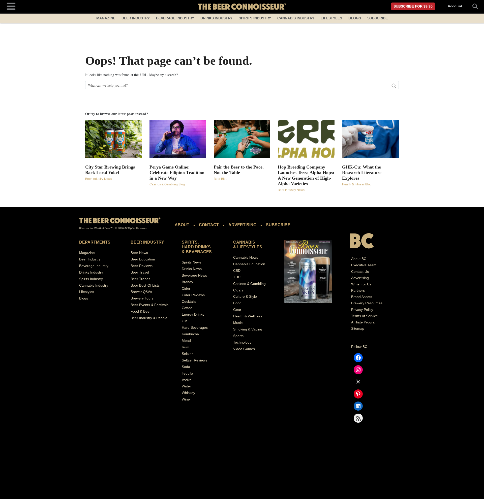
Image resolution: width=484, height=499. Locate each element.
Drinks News (192, 269)
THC (236, 277)
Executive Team (363, 265)
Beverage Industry (175, 18)
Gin (184, 321)
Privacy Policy (362, 310)
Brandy (187, 282)
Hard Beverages (195, 327)
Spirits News (191, 262)
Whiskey (188, 393)
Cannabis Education (249, 264)
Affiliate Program (364, 322)
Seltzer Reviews (194, 360)
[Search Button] (472, 6)
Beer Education (143, 259)
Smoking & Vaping (247, 329)
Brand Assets (361, 297)
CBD (236, 271)
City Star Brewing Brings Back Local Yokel (110, 169)
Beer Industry (136, 18)
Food (237, 303)
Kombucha (190, 334)
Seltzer (187, 354)
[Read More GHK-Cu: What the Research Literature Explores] (370, 139)
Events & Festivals (153, 305)
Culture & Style (245, 296)
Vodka (187, 380)
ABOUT (182, 225)
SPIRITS (190, 242)
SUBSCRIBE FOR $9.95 (413, 6)
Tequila (187, 373)
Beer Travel (140, 272)
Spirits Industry (255, 18)
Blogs (354, 18)
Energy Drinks (193, 314)
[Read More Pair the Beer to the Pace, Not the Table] (242, 139)
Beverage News (194, 275)
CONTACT (209, 225)
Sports (238, 336)
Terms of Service (364, 316)
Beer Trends (140, 279)
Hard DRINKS (196, 247)
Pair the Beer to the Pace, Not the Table (239, 169)
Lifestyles (331, 18)
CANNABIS (244, 242)
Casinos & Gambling (249, 284)
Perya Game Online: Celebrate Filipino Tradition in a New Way (176, 172)
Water (186, 386)
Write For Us (361, 284)
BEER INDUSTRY (147, 242)
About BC (358, 259)
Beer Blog (220, 179)
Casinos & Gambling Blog (167, 184)
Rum (185, 347)
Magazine (105, 18)
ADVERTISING (242, 225)
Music (238, 323)
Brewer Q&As (141, 292)
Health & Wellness (247, 316)
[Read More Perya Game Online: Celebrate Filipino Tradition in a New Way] (177, 139)
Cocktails (189, 302)
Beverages (199, 252)
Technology (242, 342)
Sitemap (357, 328)
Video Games (244, 349)
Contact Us (360, 272)
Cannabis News (245, 257)
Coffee (187, 308)
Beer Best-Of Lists (145, 285)
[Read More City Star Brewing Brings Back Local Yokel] (113, 139)
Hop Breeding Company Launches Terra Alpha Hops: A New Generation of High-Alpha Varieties (306, 175)
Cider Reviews (193, 295)
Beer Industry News (98, 179)
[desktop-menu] (11, 5)
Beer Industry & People (149, 318)
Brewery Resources (366, 303)
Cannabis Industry (295, 18)
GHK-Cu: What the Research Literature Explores (361, 172)
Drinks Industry (216, 18)
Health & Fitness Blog (357, 184)
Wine (186, 399)
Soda (186, 367)
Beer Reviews (142, 266)
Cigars (238, 290)
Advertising (360, 278)
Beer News (139, 253)
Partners (358, 290)
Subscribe (377, 18)
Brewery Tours (142, 298)
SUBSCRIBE (278, 225)
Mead (186, 341)
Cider (186, 288)
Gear (237, 310)
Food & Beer (141, 311)
